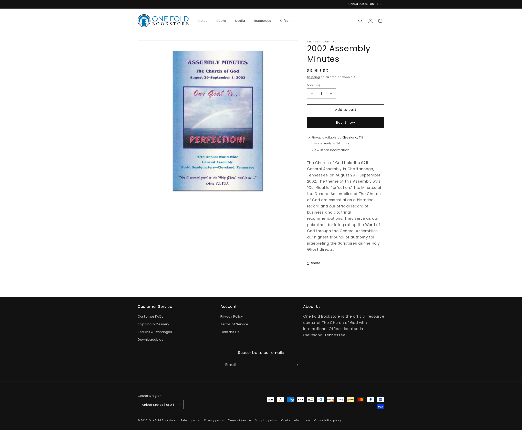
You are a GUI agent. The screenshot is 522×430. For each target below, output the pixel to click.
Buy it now (345, 122)
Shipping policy (266, 420)
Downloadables (150, 339)
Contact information (295, 420)
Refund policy (190, 420)
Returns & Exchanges (155, 332)
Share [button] (316, 263)
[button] (360, 20)
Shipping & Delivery (153, 324)
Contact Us (229, 332)
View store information (330, 150)
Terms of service (239, 420)
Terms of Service (234, 324)
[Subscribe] (296, 365)
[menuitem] (204, 20)
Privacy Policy (231, 317)
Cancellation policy (328, 420)
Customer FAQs (150, 317)
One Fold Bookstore (162, 420)
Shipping (313, 77)
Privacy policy (214, 420)
